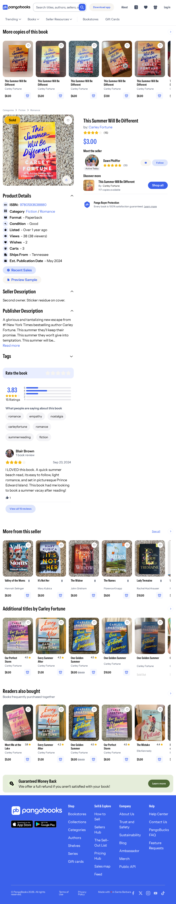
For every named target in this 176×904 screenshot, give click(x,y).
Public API (127, 867)
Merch (124, 859)
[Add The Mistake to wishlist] (160, 709)
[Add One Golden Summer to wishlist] (94, 622)
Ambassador (129, 851)
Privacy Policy (82, 893)
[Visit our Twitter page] (141, 893)
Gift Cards (112, 19)
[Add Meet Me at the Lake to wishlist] (28, 709)
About (124, 7)
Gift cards (76, 861)
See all (156, 531)
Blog (122, 843)
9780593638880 (33, 205)
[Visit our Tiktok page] (163, 893)
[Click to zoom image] (38, 150)
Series (73, 854)
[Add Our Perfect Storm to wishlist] (28, 622)
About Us (126, 814)
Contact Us (158, 822)
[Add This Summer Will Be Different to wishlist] (68, 120)
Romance (35, 110)
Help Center (158, 814)
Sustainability (130, 835)
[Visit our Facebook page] (133, 893)
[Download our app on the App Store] (22, 824)
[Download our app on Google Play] (45, 824)
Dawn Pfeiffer (111, 161)
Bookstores (90, 19)
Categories (8, 110)
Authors (74, 838)
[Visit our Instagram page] (148, 893)
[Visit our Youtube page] (155, 893)
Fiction (22, 110)
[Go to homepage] (16, 7)
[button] (38, 196)
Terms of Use (64, 893)
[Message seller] (145, 162)
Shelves (74, 846)
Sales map (102, 866)
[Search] (82, 7)
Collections (77, 822)
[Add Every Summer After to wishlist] (61, 622)
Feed (98, 874)
